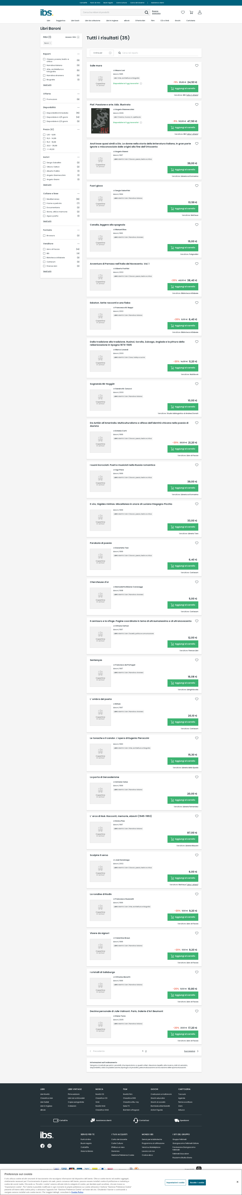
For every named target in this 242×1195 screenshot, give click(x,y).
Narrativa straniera (55, 75)
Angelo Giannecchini (56, 175)
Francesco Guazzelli (124, 899)
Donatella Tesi (121, 548)
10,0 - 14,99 (51, 138)
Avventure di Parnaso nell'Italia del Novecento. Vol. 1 (119, 263)
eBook (43, 1110)
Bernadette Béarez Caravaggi (129, 587)
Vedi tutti (47, 85)
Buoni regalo (108, 3)
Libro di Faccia (53, 249)
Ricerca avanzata (156, 12)
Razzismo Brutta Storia (182, 1157)
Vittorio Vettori (53, 167)
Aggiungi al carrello (185, 88)
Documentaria (53, 207)
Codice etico (147, 1155)
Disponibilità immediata (57, 113)
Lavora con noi (148, 1151)
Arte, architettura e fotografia (55, 70)
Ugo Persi (119, 470)
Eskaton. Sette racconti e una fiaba (110, 302)
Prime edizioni (74, 1094)
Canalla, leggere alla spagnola (107, 224)
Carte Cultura (121, 3)
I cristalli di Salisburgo (102, 972)
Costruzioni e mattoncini (161, 1094)
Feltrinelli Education (181, 1153)
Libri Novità (44, 1094)
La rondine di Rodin (101, 894)
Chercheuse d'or (99, 582)
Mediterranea (53, 199)
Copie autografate (76, 1102)
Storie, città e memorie (57, 212)
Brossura (51, 236)
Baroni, (116, 74)
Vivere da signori (99, 933)
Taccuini (182, 1094)
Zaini (180, 1106)
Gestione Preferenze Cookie (122, 1155)
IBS (48, 253)
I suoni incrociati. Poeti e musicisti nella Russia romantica (122, 465)
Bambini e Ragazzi (131, 1110)
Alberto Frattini (53, 171)
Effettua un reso (118, 1147)
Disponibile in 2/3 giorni (57, 121)
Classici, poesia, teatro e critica (58, 60)
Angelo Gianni (53, 179)
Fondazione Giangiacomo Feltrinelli (184, 1148)
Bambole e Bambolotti (160, 1106)
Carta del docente (137, 3)
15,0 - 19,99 (51, 142)
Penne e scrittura (185, 1102)
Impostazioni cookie (175, 1182)
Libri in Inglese (46, 1106)
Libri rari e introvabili (76, 1098)
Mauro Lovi (120, 70)
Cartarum (51, 262)
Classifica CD (101, 1098)
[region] (121, 1182)
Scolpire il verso (99, 855)
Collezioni (72, 1106)
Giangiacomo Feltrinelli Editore (186, 1143)
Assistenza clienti (157, 3)
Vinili (97, 1102)
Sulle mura (96, 65)
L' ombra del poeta (101, 699)
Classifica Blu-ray (131, 1102)
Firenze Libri (52, 266)
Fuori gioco (96, 185)
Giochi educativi (158, 1098)
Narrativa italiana (54, 65)
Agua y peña (52, 216)
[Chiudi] (237, 1182)
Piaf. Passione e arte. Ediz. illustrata (110, 104)
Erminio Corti (121, 431)
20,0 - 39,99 (52, 146)
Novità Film (127, 1094)
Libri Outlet (44, 1102)
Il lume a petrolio (54, 203)
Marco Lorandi (121, 349)
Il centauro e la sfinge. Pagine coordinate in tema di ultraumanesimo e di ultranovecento (141, 621)
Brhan (118, 704)
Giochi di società (158, 1102)
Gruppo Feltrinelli (180, 1139)
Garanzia (115, 1151)
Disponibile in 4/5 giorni (57, 117)
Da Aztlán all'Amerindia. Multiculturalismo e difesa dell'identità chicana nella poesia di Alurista (139, 424)
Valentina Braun (122, 938)
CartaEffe (83, 3)
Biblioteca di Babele (56, 258)
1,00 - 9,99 (51, 135)
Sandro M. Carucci (123, 388)
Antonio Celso (121, 782)
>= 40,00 (50, 149)
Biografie (51, 80)
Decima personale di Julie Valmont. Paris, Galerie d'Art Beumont (126, 1011)
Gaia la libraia (87, 1151)
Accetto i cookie (197, 1182)
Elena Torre (120, 1016)
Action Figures (157, 1110)
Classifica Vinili (102, 1110)
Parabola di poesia (101, 543)
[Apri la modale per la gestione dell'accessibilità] (199, 1169)
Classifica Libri (46, 1098)
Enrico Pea (120, 821)
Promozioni (52, 99)
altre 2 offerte (192, 95)
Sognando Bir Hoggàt (102, 384)
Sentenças (96, 660)
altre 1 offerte (192, 134)
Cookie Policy (77, 1192)
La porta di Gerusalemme (104, 777)
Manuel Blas (120, 229)
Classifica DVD (129, 1098)
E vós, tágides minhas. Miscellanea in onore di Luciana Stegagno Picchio (131, 504)
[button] (146, 12)
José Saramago (122, 860)
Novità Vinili (100, 1106)
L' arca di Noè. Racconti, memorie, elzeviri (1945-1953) (121, 816)
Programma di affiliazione (153, 1143)
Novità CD (100, 1094)
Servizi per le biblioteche (152, 1139)
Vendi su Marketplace (151, 1147)
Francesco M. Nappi (124, 307)
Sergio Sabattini (54, 163)
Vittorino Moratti (122, 977)
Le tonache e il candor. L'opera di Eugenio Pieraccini (119, 738)
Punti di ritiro (95, 3)
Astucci (181, 1110)
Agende (181, 1098)
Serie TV (126, 1106)
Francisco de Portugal (125, 665)
